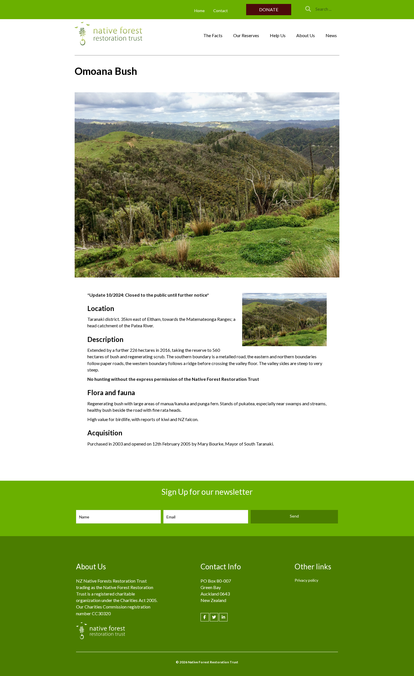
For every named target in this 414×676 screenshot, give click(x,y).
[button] (268, 9)
